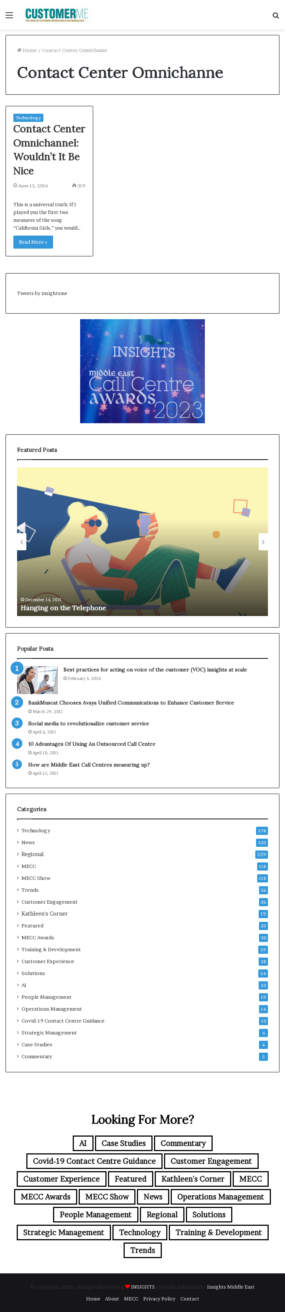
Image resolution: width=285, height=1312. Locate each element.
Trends (30, 890)
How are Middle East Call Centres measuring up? (89, 764)
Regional (33, 854)
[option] (142, 541)
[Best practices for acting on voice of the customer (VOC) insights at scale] (37, 680)
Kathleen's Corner (45, 913)
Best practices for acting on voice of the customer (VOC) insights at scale (155, 669)
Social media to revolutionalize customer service (88, 723)
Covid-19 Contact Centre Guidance (63, 1021)
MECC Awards (38, 937)
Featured (32, 926)
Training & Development (51, 949)
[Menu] (9, 17)
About (112, 1299)
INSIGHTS (143, 1287)
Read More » (33, 242)
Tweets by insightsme (42, 293)
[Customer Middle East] (58, 14)
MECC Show (36, 878)
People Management (47, 997)
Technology (28, 117)
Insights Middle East (231, 1287)
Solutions (33, 973)
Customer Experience (48, 961)
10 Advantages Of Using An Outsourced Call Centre (91, 744)
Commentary (37, 1056)
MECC (29, 866)
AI (24, 985)
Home (29, 50)
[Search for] (275, 17)
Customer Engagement (50, 902)
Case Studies (37, 1044)
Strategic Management (49, 1033)
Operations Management (52, 1009)
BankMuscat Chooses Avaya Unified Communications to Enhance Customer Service (131, 702)
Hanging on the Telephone (63, 607)
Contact (189, 1299)
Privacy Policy (159, 1299)
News (28, 842)
